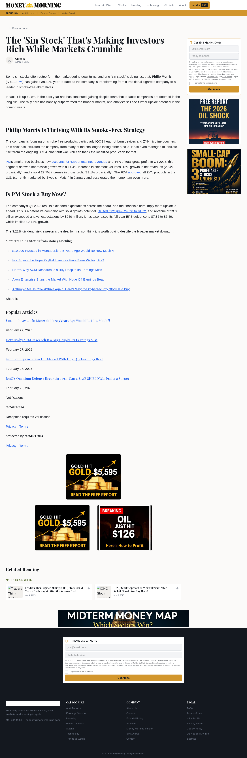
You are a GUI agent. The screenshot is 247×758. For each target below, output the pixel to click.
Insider (199, 5)
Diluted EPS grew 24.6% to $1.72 (122, 211)
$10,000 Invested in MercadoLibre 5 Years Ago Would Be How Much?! (63, 251)
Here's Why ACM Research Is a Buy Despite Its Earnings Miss (57, 270)
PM (20, 82)
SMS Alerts (132, 733)
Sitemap (191, 738)
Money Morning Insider (139, 728)
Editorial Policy (134, 718)
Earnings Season (48, 13)
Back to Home (20, 28)
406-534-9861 (14, 719)
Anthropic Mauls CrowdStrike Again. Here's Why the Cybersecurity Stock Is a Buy (71, 289)
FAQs (190, 708)
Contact (130, 738)
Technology (152, 5)
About (182, 5)
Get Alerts (214, 89)
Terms (23, 426)
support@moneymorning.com (43, 719)
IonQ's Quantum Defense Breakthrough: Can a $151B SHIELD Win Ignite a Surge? (67, 378)
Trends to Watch (104, 5)
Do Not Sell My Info (198, 733)
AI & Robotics (28, 13)
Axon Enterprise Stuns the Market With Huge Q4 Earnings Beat (58, 279)
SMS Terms (227, 77)
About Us (131, 708)
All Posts (169, 5)
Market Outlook (68, 13)
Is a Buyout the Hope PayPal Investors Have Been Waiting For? (58, 260)
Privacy (11, 426)
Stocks (122, 5)
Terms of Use (194, 713)
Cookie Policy (194, 728)
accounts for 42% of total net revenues (79, 161)
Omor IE (25, 580)
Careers (131, 713)
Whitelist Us (193, 718)
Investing (136, 5)
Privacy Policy (212, 77)
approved (135, 172)
